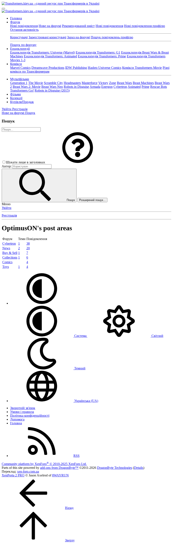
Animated (134, 86)
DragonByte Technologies (114, 467)
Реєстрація (9, 215)
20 (28, 248)
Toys (5, 267)
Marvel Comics (20, 67)
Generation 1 (18, 83)
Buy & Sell (9, 253)
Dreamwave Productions (47, 67)
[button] (77, 162)
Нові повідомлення (24, 26)
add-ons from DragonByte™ (59, 467)
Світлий (157, 336)
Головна (16, 18)
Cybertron (120, 86)
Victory (103, 83)
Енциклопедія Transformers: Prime (102, 56)
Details (138, 467)
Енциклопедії (20, 48)
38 (28, 243)
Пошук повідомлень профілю (112, 37)
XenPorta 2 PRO (13, 475)
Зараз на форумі (78, 37)
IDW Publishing (76, 67)
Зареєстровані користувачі (47, 37)
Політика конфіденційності (29, 415)
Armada (95, 86)
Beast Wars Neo (52, 86)
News (6, 248)
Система (80, 336)
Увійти (6, 208)
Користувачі (19, 37)
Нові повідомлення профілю (144, 26)
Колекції (16, 98)
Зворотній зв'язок (22, 408)
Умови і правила (22, 412)
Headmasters (72, 83)
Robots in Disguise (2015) (52, 90)
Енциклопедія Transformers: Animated (50, 56)
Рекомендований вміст (78, 26)
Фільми (15, 94)
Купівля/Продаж (22, 102)
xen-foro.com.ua (28, 471)
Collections (9, 257)
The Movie (35, 83)
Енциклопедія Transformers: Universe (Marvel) (42, 52)
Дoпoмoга (17, 419)
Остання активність (24, 29)
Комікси (16, 64)
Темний (79, 368)
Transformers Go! (22, 90)
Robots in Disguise (76, 86)
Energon (107, 86)
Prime (145, 86)
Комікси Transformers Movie (142, 67)
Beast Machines (143, 83)
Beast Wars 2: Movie (27, 86)
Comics (7, 262)
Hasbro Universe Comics (104, 67)
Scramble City (53, 83)
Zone (112, 83)
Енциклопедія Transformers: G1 (98, 52)
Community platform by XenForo (44, 464)
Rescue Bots (158, 86)
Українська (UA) (85, 401)
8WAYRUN (60, 475)
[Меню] (3, 8)
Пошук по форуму (23, 45)
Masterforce (89, 83)
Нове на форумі (50, 26)
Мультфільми (19, 79)
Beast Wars (124, 83)
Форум (15, 22)
